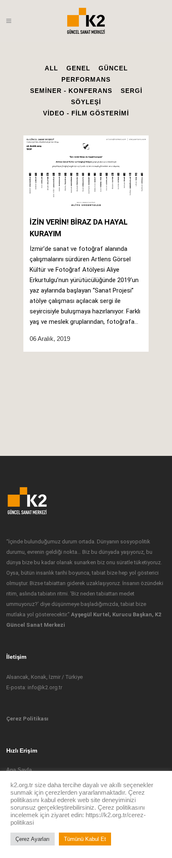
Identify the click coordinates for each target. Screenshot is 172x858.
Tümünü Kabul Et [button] (85, 839)
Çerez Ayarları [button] (32, 839)
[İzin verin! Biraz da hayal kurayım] (86, 172)
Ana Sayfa (19, 770)
